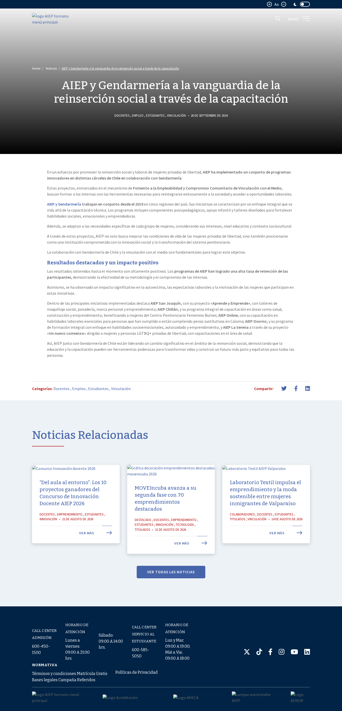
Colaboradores (242, 514)
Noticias (51, 68)
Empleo (137, 115)
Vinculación (176, 115)
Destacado (143, 520)
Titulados (142, 529)
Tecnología (185, 524)
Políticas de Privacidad (136, 672)
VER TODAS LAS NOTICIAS (171, 572)
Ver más (87, 533)
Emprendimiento (69, 514)
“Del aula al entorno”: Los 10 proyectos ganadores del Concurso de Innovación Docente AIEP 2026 (73, 492)
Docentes (121, 115)
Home (36, 68)
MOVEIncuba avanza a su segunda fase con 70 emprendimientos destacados (165, 498)
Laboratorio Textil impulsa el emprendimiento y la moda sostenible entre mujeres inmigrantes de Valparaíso (265, 492)
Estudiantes (155, 115)
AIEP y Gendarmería (64, 204)
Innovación (48, 519)
